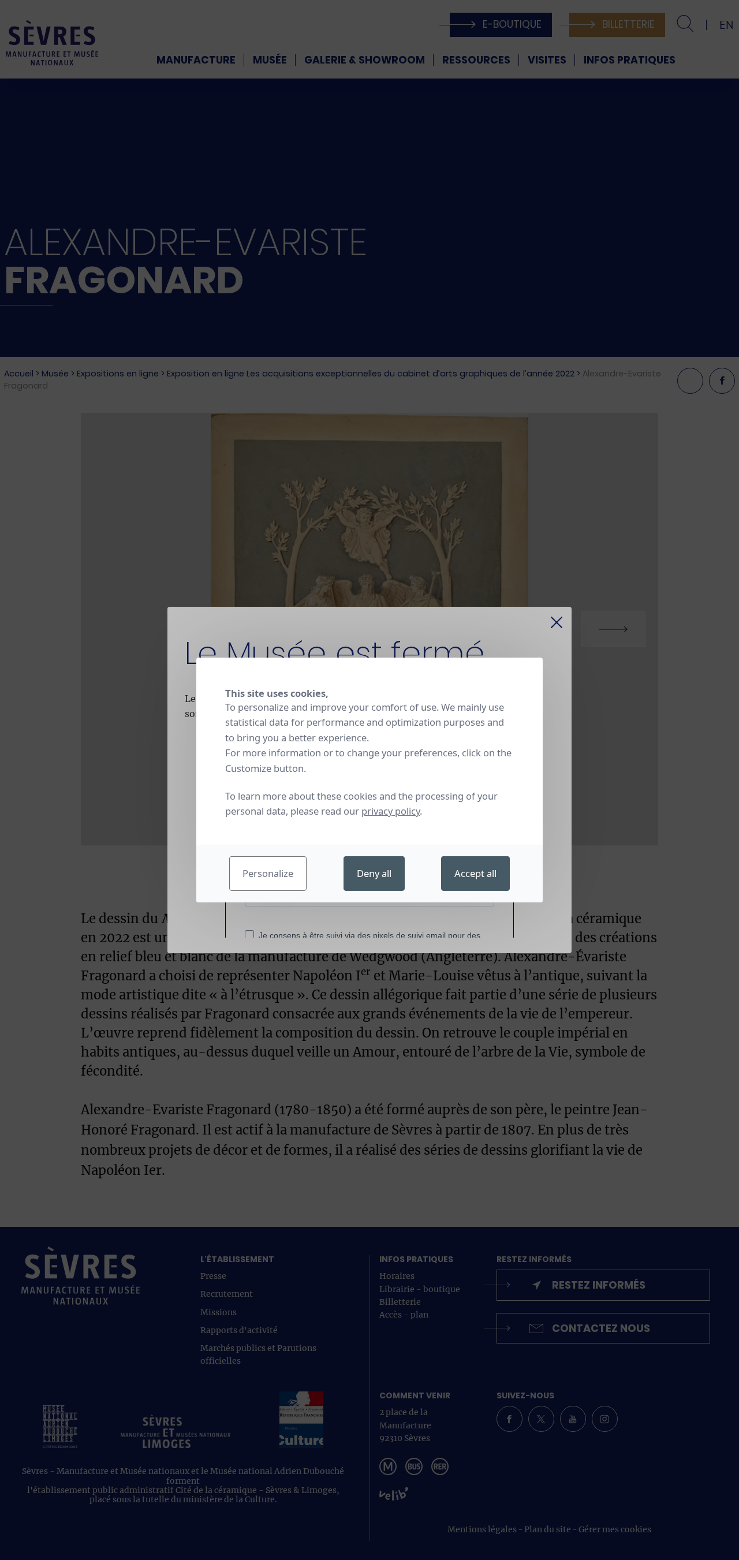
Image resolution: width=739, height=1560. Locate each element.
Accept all (475, 873)
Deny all (374, 873)
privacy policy (390, 811)
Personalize (267, 873)
